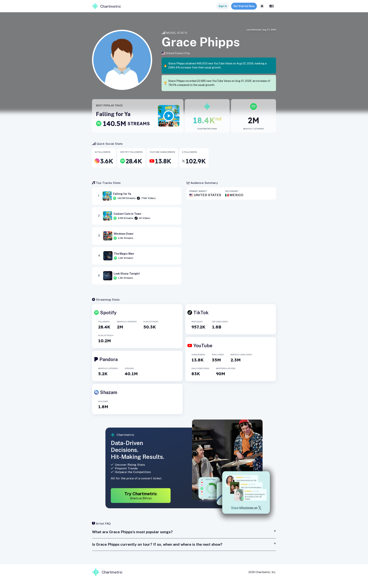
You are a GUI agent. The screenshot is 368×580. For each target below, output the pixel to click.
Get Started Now (244, 6)
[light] (262, 6)
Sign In (223, 6)
